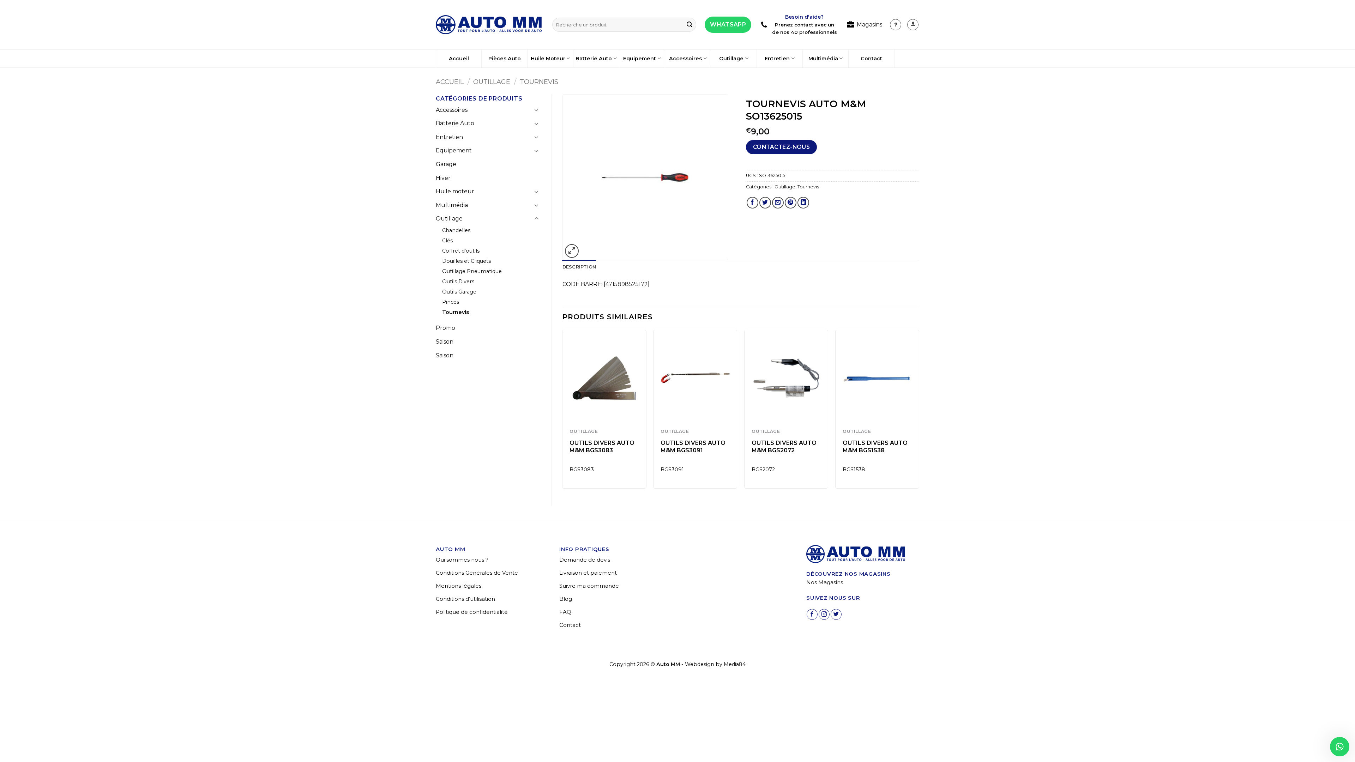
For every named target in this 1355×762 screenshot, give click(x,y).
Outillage (731, 58)
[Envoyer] (689, 25)
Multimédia (823, 58)
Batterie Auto (594, 58)
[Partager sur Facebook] (752, 202)
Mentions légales (458, 585)
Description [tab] (579, 267)
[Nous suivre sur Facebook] (812, 614)
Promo (445, 328)
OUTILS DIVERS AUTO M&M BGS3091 (693, 447)
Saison (444, 341)
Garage (446, 164)
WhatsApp (728, 24)
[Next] (919, 412)
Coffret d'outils (461, 251)
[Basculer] (536, 109)
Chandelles (456, 230)
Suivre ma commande (589, 585)
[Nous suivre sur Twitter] (836, 614)
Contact (871, 58)
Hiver (443, 178)
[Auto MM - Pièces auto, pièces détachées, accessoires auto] (489, 24)
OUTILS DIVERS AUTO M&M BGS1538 (875, 447)
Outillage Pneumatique (472, 271)
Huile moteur (455, 191)
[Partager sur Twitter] (765, 202)
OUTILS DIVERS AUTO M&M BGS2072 (784, 447)
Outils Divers (458, 281)
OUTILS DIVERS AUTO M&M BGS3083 (602, 447)
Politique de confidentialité (472, 612)
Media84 (735, 664)
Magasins (869, 24)
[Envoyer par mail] (778, 202)
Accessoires (685, 58)
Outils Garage (459, 292)
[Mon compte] (895, 24)
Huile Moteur (548, 58)
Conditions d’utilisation (465, 598)
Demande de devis (584, 559)
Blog (565, 598)
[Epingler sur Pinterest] (790, 202)
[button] (913, 24)
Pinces (450, 302)
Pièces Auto (504, 58)
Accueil (459, 58)
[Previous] (563, 412)
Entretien (777, 58)
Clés (447, 240)
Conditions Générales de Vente (477, 572)
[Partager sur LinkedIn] (803, 202)
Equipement (639, 58)
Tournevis (539, 82)
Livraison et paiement (588, 572)
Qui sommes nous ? (462, 559)
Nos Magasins (824, 582)
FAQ (565, 612)
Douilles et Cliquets (466, 261)
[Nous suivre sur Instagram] (824, 614)
